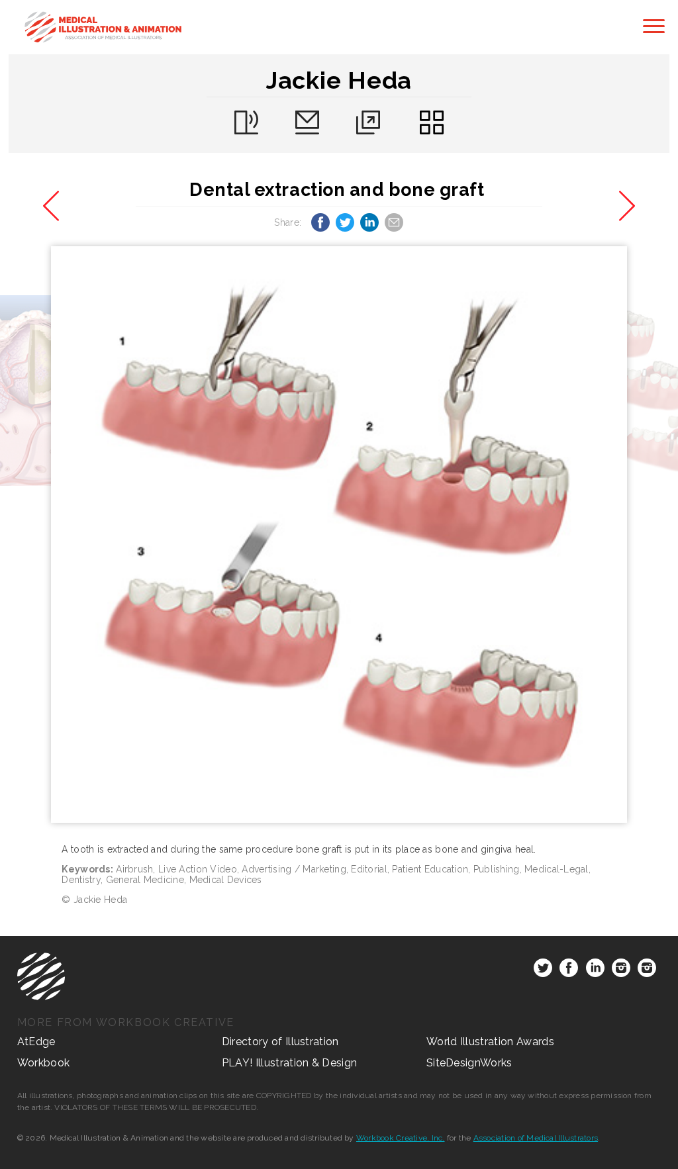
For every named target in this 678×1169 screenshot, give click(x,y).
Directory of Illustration (280, 1041)
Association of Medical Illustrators (535, 1138)
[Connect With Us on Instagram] (621, 970)
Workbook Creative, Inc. (400, 1138)
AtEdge (36, 1041)
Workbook (43, 1062)
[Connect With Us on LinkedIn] (595, 970)
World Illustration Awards (490, 1041)
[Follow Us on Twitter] (543, 970)
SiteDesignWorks (469, 1062)
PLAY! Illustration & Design (290, 1062)
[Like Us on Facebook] (568, 970)
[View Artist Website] (339, 534)
